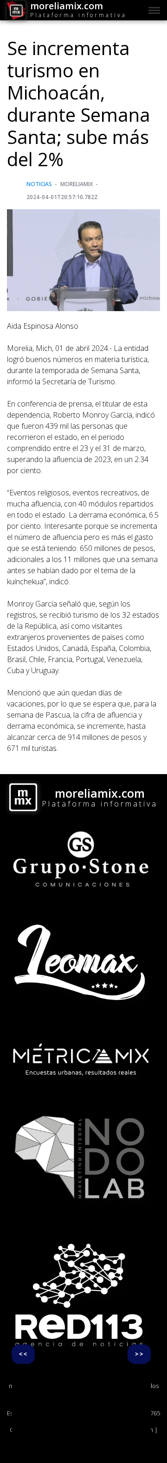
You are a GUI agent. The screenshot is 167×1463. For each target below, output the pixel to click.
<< (23, 1354)
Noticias (39, 184)
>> (139, 1354)
